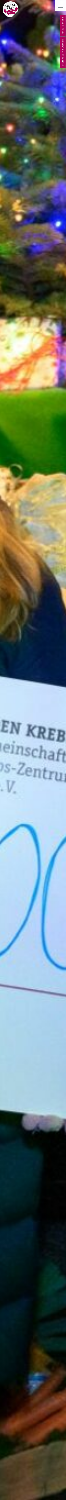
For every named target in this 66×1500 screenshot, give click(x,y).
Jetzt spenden (62, 25)
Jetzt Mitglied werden (62, 52)
